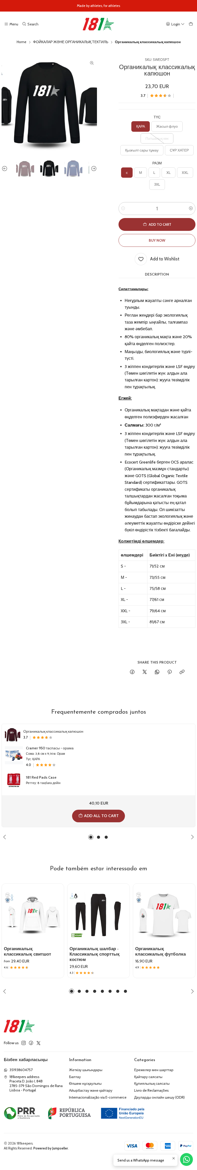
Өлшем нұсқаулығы (85, 1083)
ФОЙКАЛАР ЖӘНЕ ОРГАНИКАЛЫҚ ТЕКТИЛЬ (70, 42)
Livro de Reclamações (151, 1090)
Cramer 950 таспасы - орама (50, 748)
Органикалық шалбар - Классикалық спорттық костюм (95, 954)
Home (21, 42)
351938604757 (21, 1070)
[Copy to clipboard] (182, 672)
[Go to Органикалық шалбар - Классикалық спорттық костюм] (98, 915)
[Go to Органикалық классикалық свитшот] (33, 915)
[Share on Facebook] (132, 672)
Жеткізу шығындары (85, 1070)
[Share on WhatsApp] (157, 672)
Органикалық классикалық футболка (160, 952)
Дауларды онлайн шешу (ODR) (159, 1097)
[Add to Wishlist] (58, 907)
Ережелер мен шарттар (153, 1070)
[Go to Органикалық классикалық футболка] (164, 915)
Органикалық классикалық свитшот (27, 952)
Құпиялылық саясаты (152, 1083)
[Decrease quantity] (123, 208)
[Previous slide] (5, 169)
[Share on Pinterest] (169, 672)
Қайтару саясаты (148, 1076)
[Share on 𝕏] (144, 672)
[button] (91, 837)
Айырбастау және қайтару (90, 1090)
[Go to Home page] (98, 24)
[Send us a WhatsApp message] (186, 1159)
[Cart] (191, 24)
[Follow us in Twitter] (38, 1042)
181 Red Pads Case (41, 777)
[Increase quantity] (190, 208)
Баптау (75, 1076)
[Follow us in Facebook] (31, 1042)
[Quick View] (58, 920)
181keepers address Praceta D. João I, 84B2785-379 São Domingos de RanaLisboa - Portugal (36, 1083)
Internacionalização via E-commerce (97, 1097)
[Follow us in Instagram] (23, 1042)
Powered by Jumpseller (50, 1148)
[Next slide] (93, 169)
